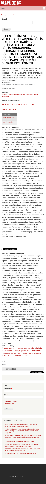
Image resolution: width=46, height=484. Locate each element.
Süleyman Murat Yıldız (9, 117)
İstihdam (12, 109)
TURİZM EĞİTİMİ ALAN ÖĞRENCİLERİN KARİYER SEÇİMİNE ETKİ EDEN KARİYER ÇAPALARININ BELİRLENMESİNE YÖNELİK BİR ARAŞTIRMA (22, 431)
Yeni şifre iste (9, 403)
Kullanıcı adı (8, 388)
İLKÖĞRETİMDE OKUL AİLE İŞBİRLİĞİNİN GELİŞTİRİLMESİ (20, 453)
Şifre (5, 395)
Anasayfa (4, 15)
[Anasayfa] (10, 3)
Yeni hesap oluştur (11, 401)
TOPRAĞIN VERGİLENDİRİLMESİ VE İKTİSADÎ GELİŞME (19, 441)
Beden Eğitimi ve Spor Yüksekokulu (16, 104)
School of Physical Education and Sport (13, 94)
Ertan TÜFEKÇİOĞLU (8, 122)
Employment (5, 96)
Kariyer (4, 109)
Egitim (35, 104)
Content (11, 15)
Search (4, 19)
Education (30, 94)
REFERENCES (11, 369)
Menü (3, 8)
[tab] (23, 369)
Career (36, 94)
